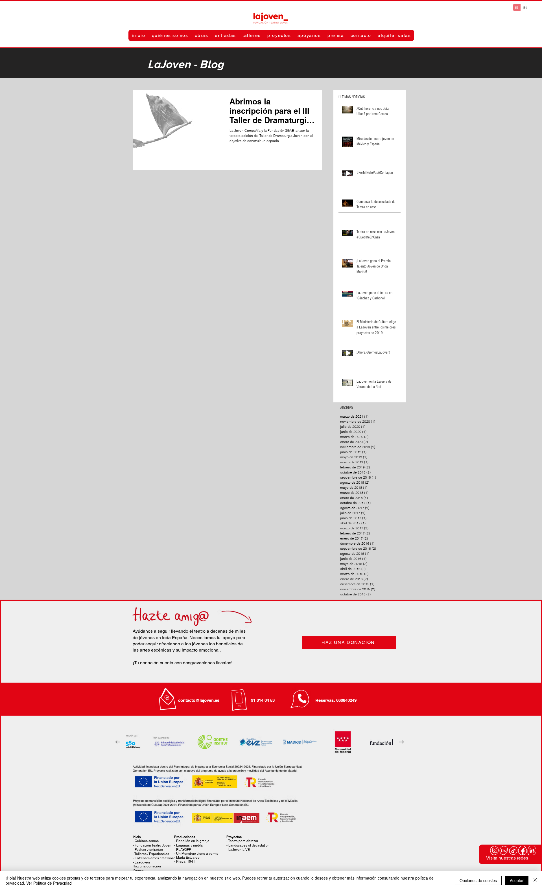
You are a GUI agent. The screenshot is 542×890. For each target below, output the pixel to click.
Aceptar (517, 880)
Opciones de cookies (478, 880)
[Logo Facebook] (522, 850)
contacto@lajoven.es (198, 700)
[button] (169, 35)
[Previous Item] (117, 742)
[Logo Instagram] (494, 850)
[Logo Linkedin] (531, 850)
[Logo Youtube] (503, 850)
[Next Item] (401, 742)
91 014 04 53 (263, 700)
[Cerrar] (535, 880)
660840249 (346, 700)
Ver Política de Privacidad (49, 883)
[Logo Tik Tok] (513, 850)
